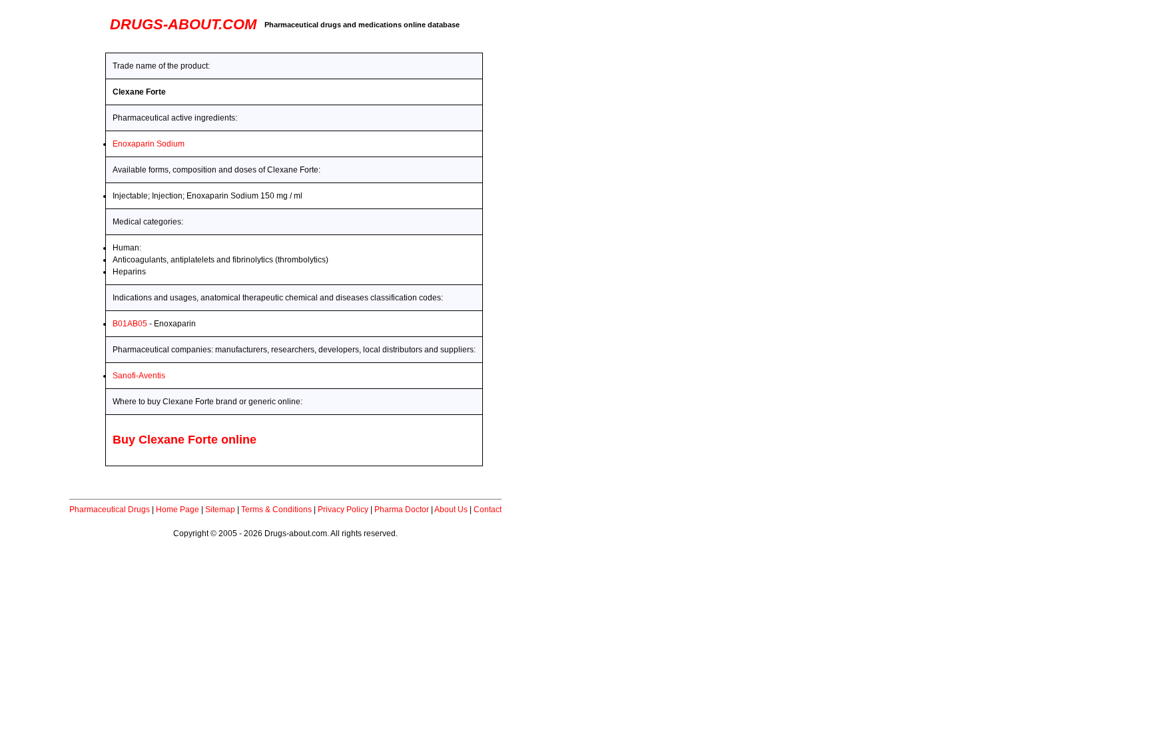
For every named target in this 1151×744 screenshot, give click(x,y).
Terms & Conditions (276, 509)
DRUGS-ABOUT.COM (183, 24)
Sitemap (220, 509)
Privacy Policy (343, 509)
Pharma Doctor (401, 509)
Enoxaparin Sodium (149, 144)
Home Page (177, 509)
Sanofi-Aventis (139, 375)
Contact (488, 509)
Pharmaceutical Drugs (109, 509)
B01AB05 (130, 323)
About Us (451, 509)
